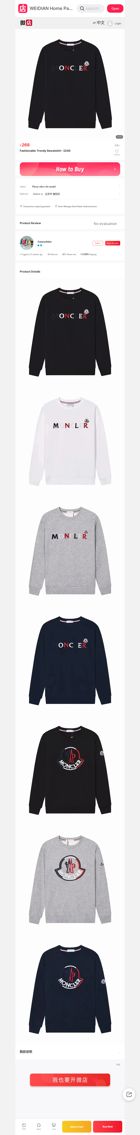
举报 (118, 1065)
